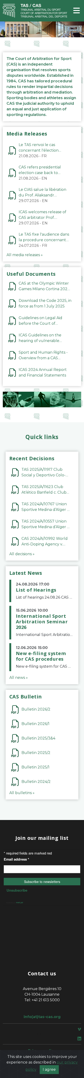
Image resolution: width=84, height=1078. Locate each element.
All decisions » (22, 554)
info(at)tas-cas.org (42, 1017)
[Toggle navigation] (76, 11)
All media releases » (25, 255)
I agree (49, 1069)
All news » (18, 677)
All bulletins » (22, 793)
